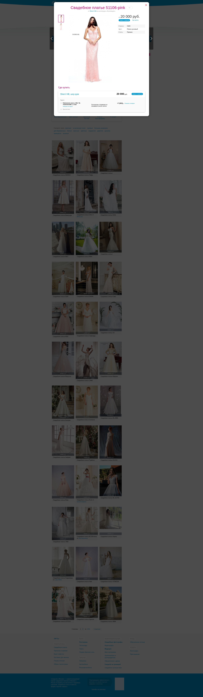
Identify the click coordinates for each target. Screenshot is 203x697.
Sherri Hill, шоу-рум (69, 94)
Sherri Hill (93, 11)
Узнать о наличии (124, 20)
